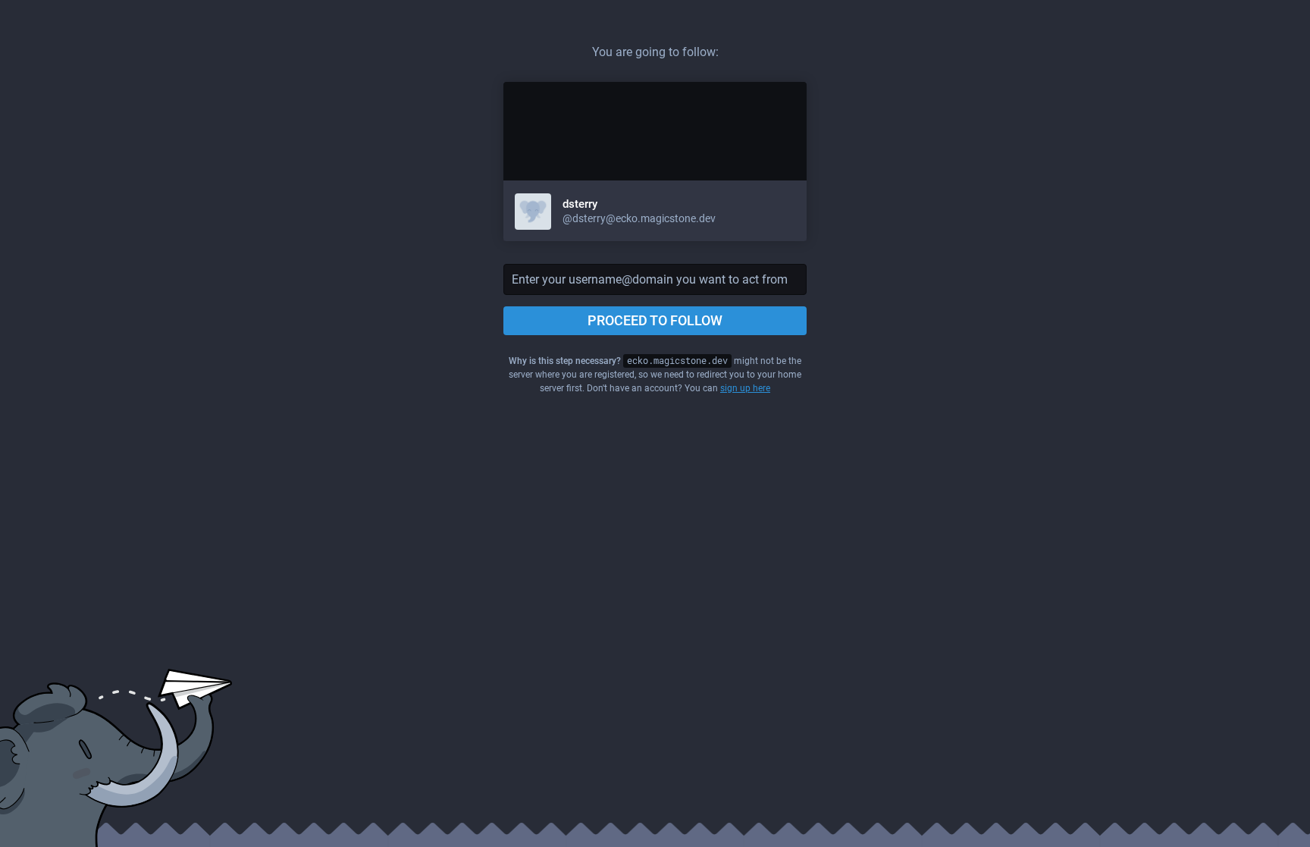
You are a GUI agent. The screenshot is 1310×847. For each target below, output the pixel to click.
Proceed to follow (655, 320)
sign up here (745, 388)
